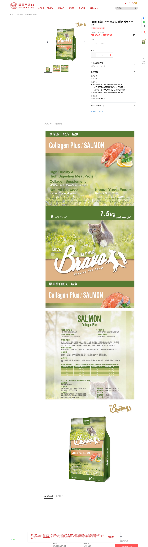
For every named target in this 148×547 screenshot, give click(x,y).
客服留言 (86, 543)
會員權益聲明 (87, 546)
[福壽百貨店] (22, 5)
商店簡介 (55, 543)
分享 (94, 111)
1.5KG (95, 44)
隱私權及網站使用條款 (59, 546)
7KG (102, 44)
